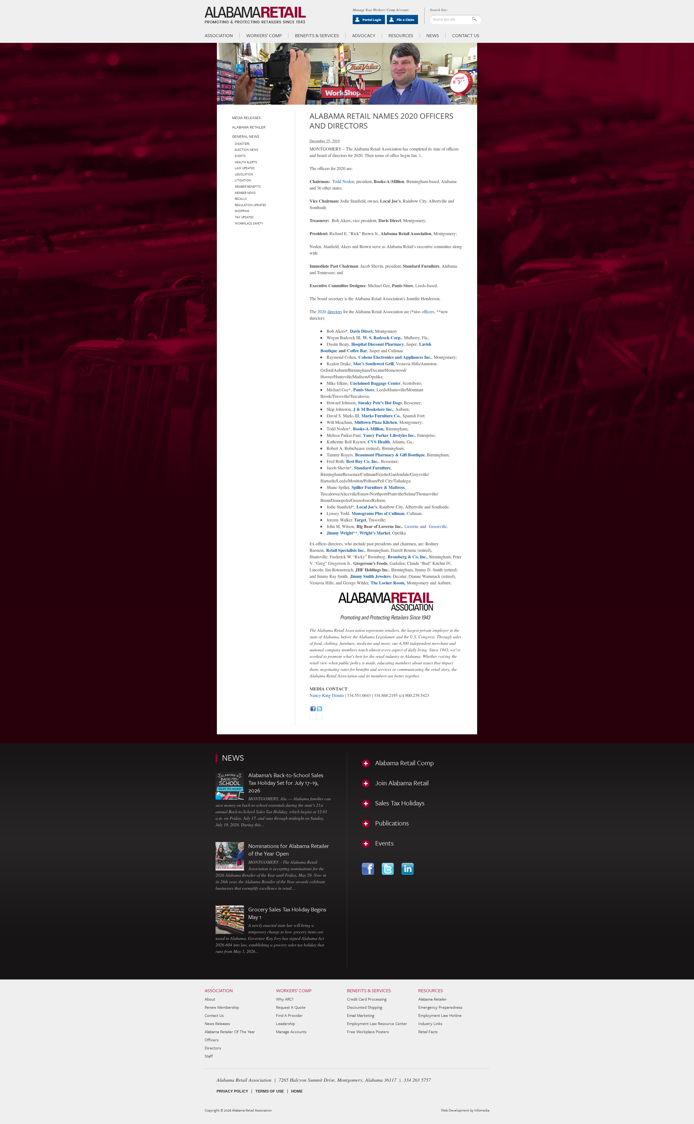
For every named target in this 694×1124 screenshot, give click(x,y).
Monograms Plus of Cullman (378, 513)
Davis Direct (361, 331)
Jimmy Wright (340, 533)
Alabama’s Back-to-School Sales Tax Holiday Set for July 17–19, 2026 (285, 782)
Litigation (243, 180)
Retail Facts (428, 1032)
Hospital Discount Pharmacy (377, 344)
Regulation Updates (250, 205)
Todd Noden (343, 181)
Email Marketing (360, 1015)
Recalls (241, 198)
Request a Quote (291, 1007)
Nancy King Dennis (327, 695)
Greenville (438, 526)
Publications (392, 823)
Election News (246, 149)
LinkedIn (408, 869)
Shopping (242, 211)
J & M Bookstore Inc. (373, 409)
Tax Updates (244, 217)
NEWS (233, 757)
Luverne (411, 526)
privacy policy (232, 1091)
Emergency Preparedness (440, 1007)
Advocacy (363, 35)
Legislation (244, 174)
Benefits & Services (317, 35)
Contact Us (465, 35)
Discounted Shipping (364, 1007)
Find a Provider (289, 1015)
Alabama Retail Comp (404, 762)
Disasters (242, 143)
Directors (213, 1048)
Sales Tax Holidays (400, 803)
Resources (400, 35)
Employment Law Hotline (440, 1015)
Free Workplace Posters (368, 1032)
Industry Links (430, 1023)
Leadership (285, 1023)
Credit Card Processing (366, 999)
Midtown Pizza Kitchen (375, 422)
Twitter (388, 869)
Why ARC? (285, 999)
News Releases (217, 1023)
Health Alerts (246, 162)
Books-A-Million (368, 428)
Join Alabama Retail (402, 782)
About (210, 999)
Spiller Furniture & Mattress (378, 487)
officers (428, 311)
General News (245, 136)
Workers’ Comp (264, 35)
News (432, 35)
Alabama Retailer (248, 127)
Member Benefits (248, 186)
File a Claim (405, 19)
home (297, 1091)
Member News (245, 192)
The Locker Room (387, 582)
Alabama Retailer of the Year (230, 1032)
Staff (209, 1056)
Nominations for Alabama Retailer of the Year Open (288, 849)
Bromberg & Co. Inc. (407, 556)
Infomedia (481, 1110)
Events (240, 155)
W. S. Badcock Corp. (382, 337)
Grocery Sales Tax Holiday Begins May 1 (287, 913)
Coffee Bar (357, 350)
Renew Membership (222, 1007)
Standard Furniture (372, 468)
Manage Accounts (291, 1032)
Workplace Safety (249, 223)
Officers (212, 1040)
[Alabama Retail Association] (256, 15)
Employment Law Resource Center (377, 1023)
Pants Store (363, 389)
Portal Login (371, 19)
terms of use (269, 1091)
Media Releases (246, 117)
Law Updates (245, 168)
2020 (329, 311)
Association (219, 35)
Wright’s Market (374, 533)
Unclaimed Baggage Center (375, 383)
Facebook (368, 869)
